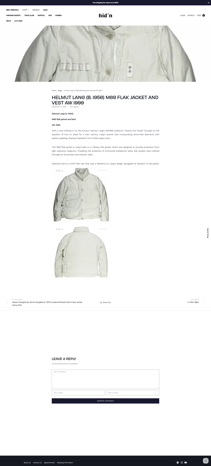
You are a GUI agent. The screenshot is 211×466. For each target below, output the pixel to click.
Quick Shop (208, 233)
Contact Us (37, 463)
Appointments (49, 463)
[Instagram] (182, 462)
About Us (27, 463)
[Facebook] (178, 462)
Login (182, 15)
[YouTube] (186, 462)
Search (191, 15)
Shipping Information (65, 463)
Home (54, 90)
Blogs (60, 90)
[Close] (208, 2)
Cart (199, 15)
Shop (24, 10)
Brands (35, 10)
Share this (107, 302)
